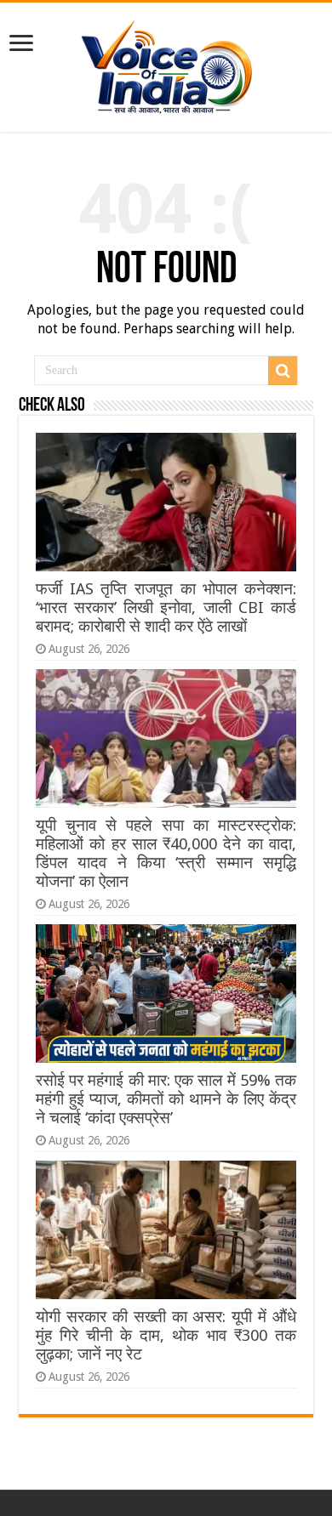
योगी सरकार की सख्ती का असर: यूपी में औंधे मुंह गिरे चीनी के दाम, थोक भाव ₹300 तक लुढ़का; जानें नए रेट (166, 1335)
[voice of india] (166, 63)
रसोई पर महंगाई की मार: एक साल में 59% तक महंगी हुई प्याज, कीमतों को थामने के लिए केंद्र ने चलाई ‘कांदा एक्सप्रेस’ (166, 1099)
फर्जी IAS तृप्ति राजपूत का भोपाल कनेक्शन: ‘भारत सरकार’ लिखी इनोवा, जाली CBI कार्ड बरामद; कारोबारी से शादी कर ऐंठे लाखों (166, 607)
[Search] (282, 370)
